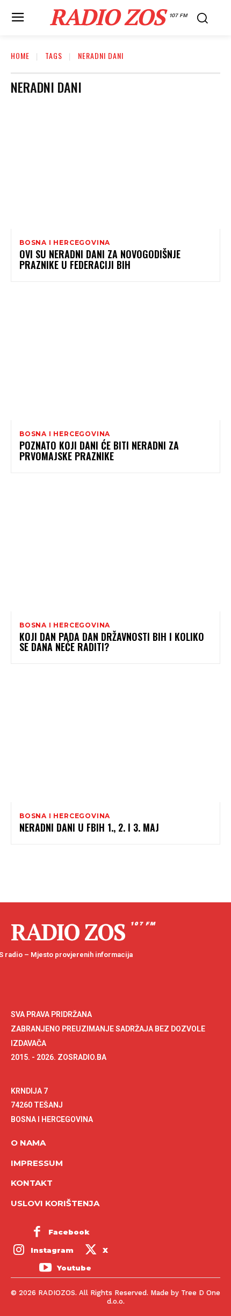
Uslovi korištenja (55, 1203)
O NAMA (28, 1143)
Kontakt (32, 1183)
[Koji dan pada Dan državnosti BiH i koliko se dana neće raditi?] (115, 548)
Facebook (69, 1232)
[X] (90, 1250)
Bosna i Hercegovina (64, 243)
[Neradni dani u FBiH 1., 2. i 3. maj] (115, 739)
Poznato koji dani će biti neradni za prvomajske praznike (99, 450)
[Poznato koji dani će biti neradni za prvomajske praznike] (115, 357)
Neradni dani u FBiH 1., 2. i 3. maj (89, 827)
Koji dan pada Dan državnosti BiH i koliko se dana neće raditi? (111, 642)
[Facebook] (37, 1232)
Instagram (52, 1250)
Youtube (74, 1267)
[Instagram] (18, 1250)
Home (20, 55)
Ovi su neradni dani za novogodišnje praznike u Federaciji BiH (100, 259)
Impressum (37, 1163)
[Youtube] (45, 1268)
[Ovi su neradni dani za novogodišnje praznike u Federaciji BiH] (115, 166)
